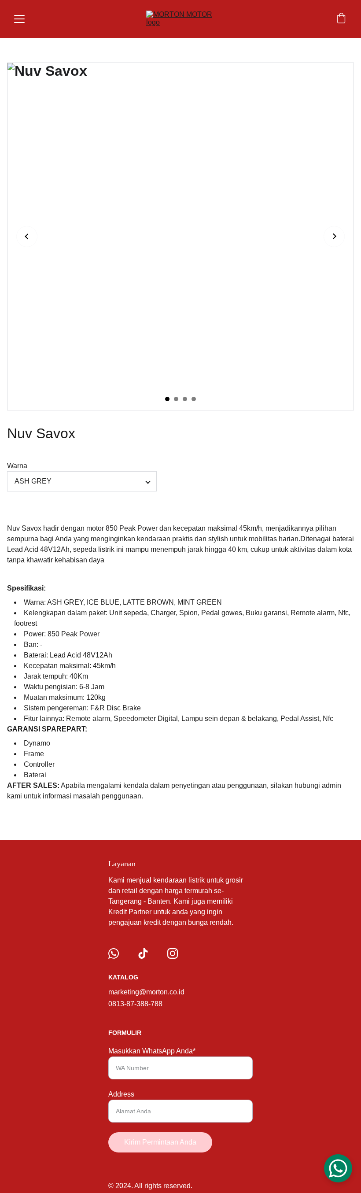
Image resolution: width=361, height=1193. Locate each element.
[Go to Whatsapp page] (113, 953)
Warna (17, 465)
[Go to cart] (341, 19)
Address (121, 1094)
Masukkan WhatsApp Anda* (151, 1051)
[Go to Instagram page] (172, 953)
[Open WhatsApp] (338, 1168)
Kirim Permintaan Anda (160, 1142)
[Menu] (19, 19)
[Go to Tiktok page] (143, 953)
